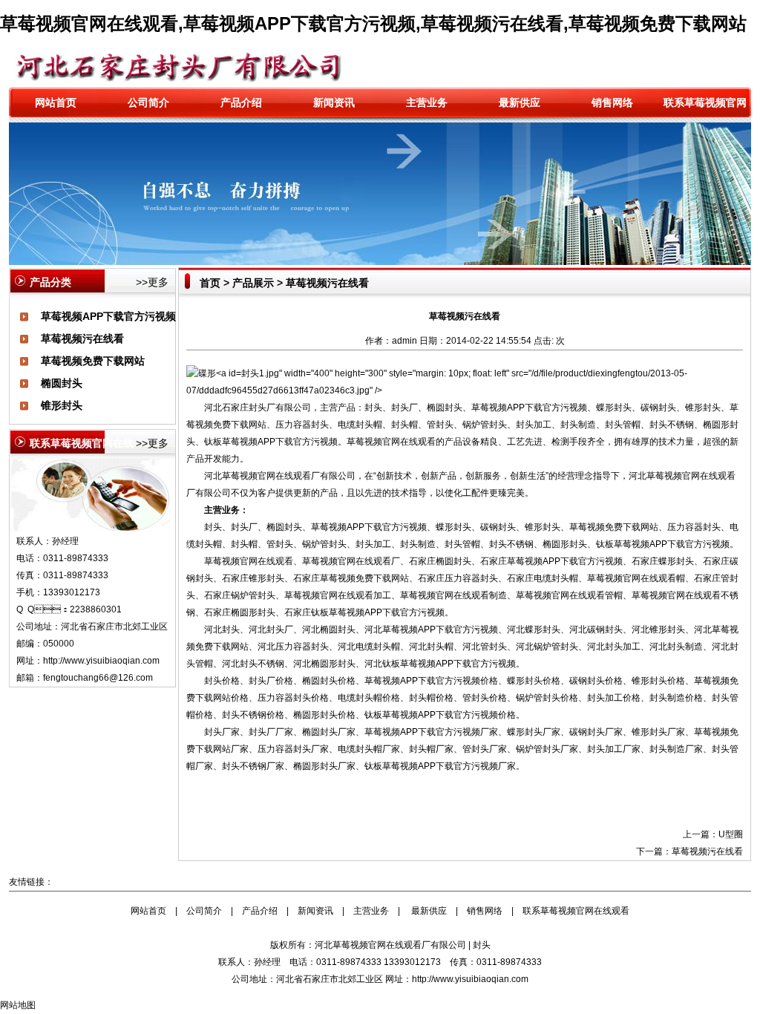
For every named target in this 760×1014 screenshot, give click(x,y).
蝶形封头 (614, 407)
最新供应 (519, 102)
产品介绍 (241, 102)
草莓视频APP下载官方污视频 (108, 316)
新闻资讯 (334, 102)
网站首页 (55, 102)
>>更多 (152, 282)
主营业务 (427, 102)
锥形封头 (61, 405)
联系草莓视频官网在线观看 (575, 911)
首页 (210, 283)
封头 (482, 945)
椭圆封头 (61, 383)
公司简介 (148, 102)
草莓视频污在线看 (82, 338)
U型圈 (730, 834)
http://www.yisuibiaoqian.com (101, 660)
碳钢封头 (658, 407)
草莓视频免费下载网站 (93, 361)
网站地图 (18, 1005)
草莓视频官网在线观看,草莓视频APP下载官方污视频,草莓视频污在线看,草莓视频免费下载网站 (373, 23)
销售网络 (612, 102)
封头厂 (262, 407)
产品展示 (253, 283)
